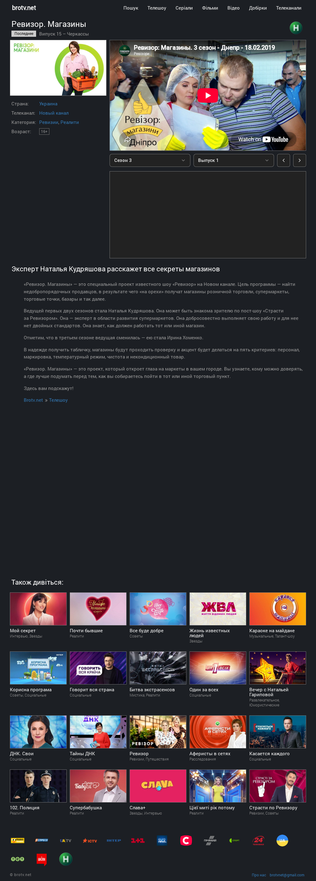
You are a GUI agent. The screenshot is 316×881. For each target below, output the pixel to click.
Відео (233, 8)
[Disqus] (158, 483)
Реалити (69, 122)
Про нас (259, 874)
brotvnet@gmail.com (287, 874)
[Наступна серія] (299, 160)
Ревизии (48, 122)
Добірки (258, 8)
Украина (48, 103)
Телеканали (288, 8)
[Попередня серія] (283, 160)
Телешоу (157, 8)
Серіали (184, 8)
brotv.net (24, 7)
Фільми (210, 8)
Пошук (130, 8)
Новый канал (54, 113)
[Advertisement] (208, 215)
